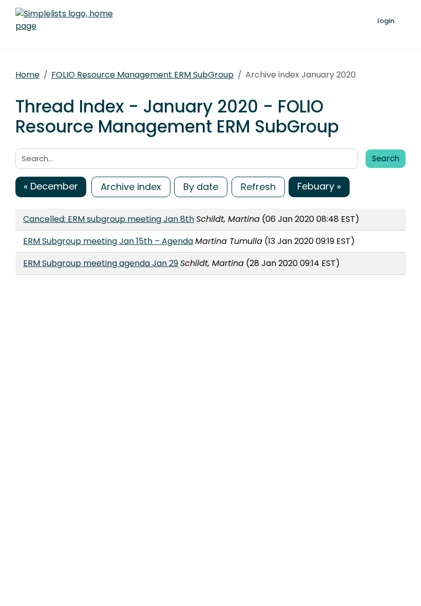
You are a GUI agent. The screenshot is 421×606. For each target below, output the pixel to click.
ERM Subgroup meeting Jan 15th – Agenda (108, 241)
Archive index (131, 186)
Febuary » (319, 186)
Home (27, 75)
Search (385, 158)
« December (51, 186)
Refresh (258, 186)
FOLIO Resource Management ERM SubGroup (142, 75)
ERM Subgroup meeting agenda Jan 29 (100, 263)
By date (200, 186)
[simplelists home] (64, 20)
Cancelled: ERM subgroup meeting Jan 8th (108, 219)
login (385, 21)
